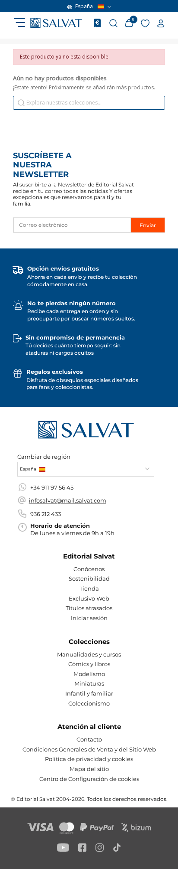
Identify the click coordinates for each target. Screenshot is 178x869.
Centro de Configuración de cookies (89, 778)
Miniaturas (89, 683)
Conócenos (89, 568)
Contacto (89, 739)
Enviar (148, 225)
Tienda (89, 588)
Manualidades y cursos (89, 654)
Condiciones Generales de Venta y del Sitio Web (89, 749)
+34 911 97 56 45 (51, 487)
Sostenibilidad (89, 578)
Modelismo (89, 673)
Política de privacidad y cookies (89, 758)
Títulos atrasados (89, 607)
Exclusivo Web (89, 598)
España (84, 6)
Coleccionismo (89, 703)
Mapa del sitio (89, 768)
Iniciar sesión (89, 617)
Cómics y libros (89, 663)
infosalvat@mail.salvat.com (67, 500)
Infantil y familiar (89, 693)
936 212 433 (45, 513)
